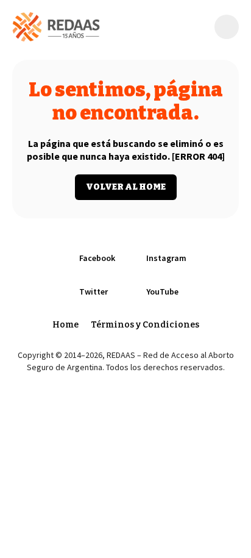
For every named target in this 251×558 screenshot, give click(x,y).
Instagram (166, 257)
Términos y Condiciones (145, 325)
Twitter (93, 291)
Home (65, 325)
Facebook (97, 257)
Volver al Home (126, 187)
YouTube (162, 291)
